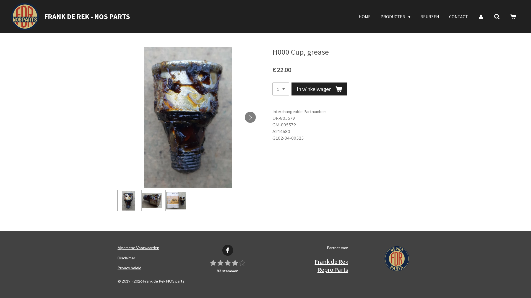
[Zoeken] (497, 16)
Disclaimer (126, 258)
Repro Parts (332, 269)
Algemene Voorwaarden (138, 247)
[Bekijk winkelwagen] (513, 16)
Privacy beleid (129, 267)
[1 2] (280, 89)
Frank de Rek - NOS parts (87, 16)
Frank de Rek (331, 261)
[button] (128, 200)
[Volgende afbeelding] (250, 117)
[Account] (481, 16)
